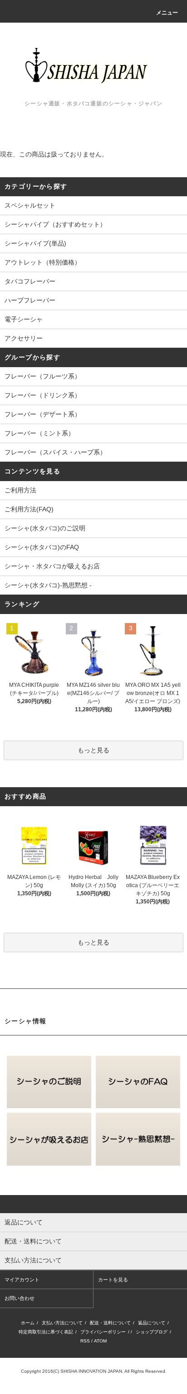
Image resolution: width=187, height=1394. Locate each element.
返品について (151, 1322)
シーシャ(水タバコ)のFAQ (42, 547)
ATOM (100, 1340)
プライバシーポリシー (103, 1331)
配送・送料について (110, 1322)
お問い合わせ (19, 1298)
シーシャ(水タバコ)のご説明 (45, 528)
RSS (85, 1340)
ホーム (27, 1322)
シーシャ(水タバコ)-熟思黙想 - (48, 585)
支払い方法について (62, 1322)
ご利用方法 (20, 490)
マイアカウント (22, 1279)
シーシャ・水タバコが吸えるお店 (52, 566)
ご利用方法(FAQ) (29, 509)
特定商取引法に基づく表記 (46, 1331)
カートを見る (113, 1279)
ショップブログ (151, 1331)
